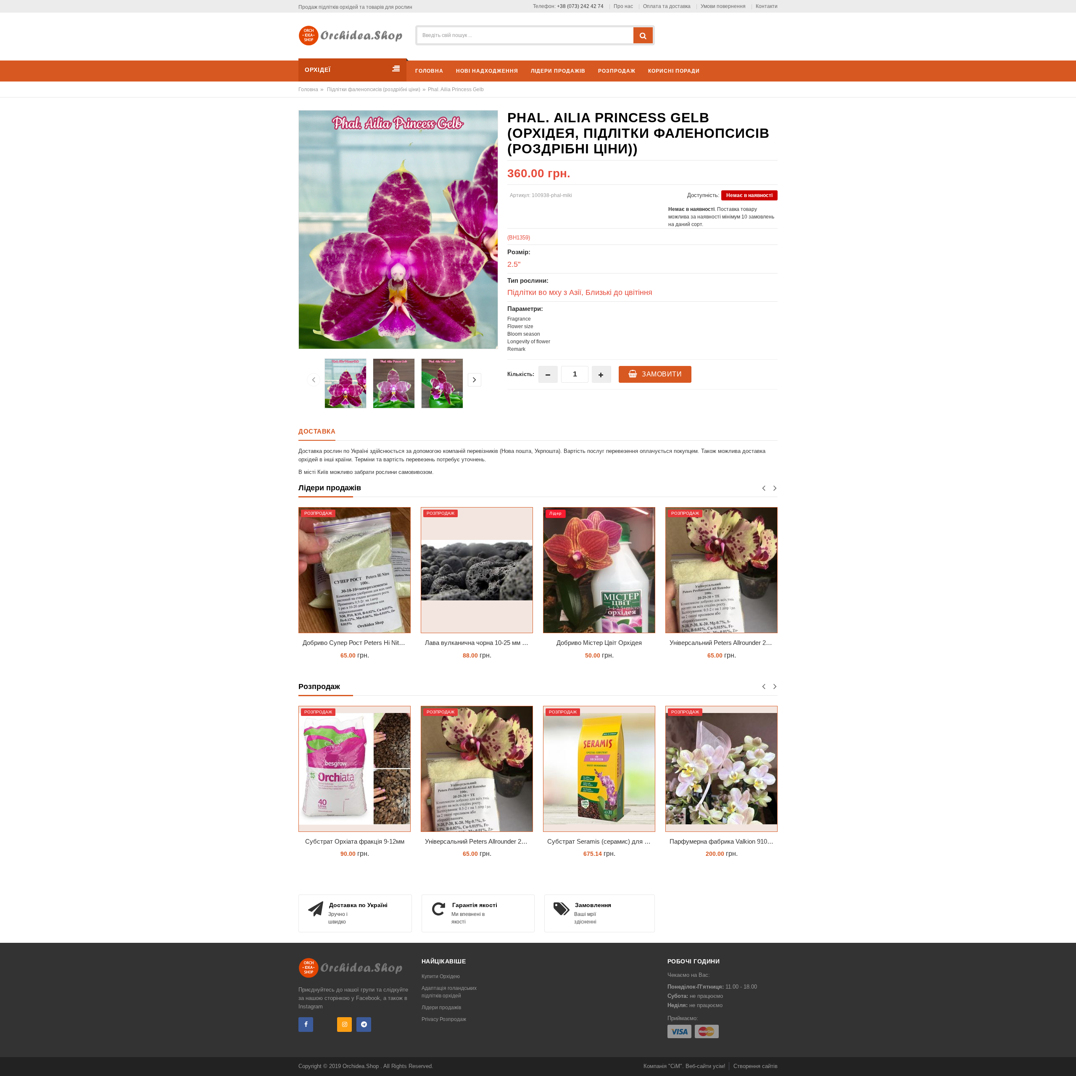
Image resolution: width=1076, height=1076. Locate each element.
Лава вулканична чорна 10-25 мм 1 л (356, 642)
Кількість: (520, 374)
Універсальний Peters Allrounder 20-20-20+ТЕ (601, 642)
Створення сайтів (755, 1066)
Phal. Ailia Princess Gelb (456, 89)
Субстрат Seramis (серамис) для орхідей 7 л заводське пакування (601, 841)
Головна (308, 89)
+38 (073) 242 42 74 (580, 6)
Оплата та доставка (667, 6)
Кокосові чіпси (721, 642)
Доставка (316, 431)
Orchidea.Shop (361, 1066)
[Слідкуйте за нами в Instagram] (344, 1024)
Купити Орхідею (441, 976)
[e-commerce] (353, 35)
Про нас (623, 6)
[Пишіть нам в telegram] (363, 1024)
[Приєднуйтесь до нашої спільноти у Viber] (325, 1024)
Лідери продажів (441, 1007)
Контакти (767, 6)
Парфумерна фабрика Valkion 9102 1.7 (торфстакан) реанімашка (724, 841)
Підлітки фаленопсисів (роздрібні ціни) (373, 89)
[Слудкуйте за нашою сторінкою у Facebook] (305, 1024)
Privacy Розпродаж (444, 1019)
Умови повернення (723, 6)
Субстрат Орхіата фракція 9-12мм (354, 841)
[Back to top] (1067, 1061)
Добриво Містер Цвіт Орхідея (477, 642)
